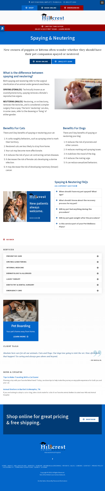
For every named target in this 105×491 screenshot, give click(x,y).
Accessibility (8, 467)
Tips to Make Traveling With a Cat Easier (21, 377)
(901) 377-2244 (71, 2)
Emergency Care (14, 290)
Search (37, 467)
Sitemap (44, 467)
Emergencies (73, 8)
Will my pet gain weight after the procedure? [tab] (79, 218)
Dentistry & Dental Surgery (20, 285)
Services (31, 466)
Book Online (50, 8)
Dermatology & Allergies (19, 273)
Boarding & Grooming (52, 466)
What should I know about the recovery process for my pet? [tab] (77, 202)
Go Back (10, 239)
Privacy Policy (97, 466)
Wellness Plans (20, 466)
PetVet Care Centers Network (55, 475)
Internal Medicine (15, 267)
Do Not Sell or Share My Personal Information (52, 481)
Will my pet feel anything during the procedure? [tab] (75, 210)
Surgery (39, 466)
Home (4, 466)
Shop (31, 8)
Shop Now (90, 419)
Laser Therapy (13, 279)
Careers (79, 466)
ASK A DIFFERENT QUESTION (65, 186)
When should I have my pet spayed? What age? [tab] (78, 193)
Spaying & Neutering (16, 262)
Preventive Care (14, 256)
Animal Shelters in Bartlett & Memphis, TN (21, 389)
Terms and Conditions (24, 467)
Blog (73, 466)
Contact (87, 466)
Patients (65, 466)
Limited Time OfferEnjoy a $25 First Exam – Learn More (52, 27)
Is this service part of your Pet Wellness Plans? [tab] (77, 225)
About (10, 466)
